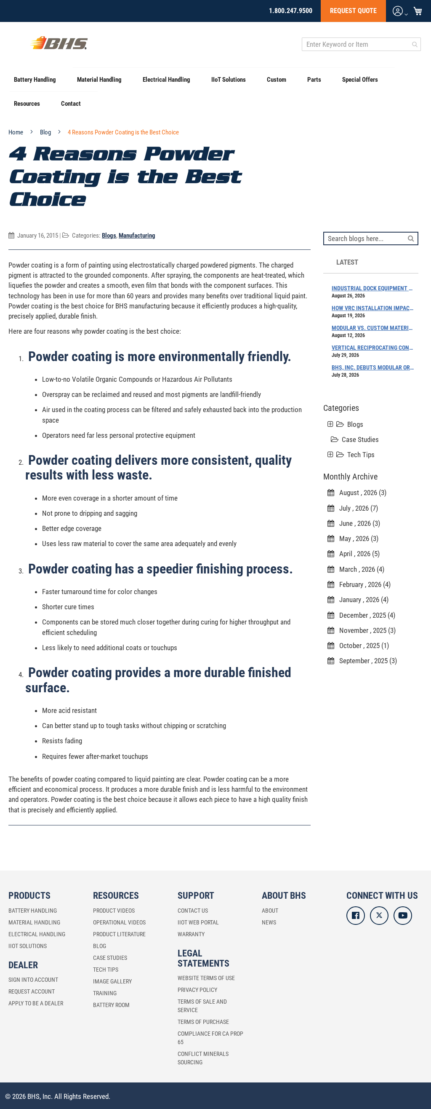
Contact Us (193, 910)
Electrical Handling (36, 934)
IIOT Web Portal (198, 922)
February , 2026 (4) (362, 584)
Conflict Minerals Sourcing (203, 1058)
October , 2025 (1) (361, 645)
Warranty (191, 934)
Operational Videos (119, 922)
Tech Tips (361, 454)
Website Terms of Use (206, 978)
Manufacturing (137, 235)
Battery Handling (32, 910)
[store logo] (59, 44)
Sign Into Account (33, 979)
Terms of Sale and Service (202, 1005)
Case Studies (360, 439)
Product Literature (119, 934)
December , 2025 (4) (364, 615)
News (269, 922)
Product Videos (114, 910)
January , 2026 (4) (361, 599)
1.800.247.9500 (290, 11)
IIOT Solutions (27, 946)
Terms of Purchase (203, 1021)
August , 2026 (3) (360, 492)
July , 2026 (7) (356, 508)
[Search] (411, 238)
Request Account (31, 991)
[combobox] (361, 44)
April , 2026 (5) (357, 553)
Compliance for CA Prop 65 (210, 1037)
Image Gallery (112, 981)
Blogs (109, 235)
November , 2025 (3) (365, 630)
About (270, 910)
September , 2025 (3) (365, 660)
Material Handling (34, 922)
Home (16, 132)
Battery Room (111, 1005)
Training (105, 993)
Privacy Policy (197, 989)
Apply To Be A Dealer (35, 1003)
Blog (46, 132)
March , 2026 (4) (359, 569)
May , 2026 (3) (356, 538)
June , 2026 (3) (357, 523)
